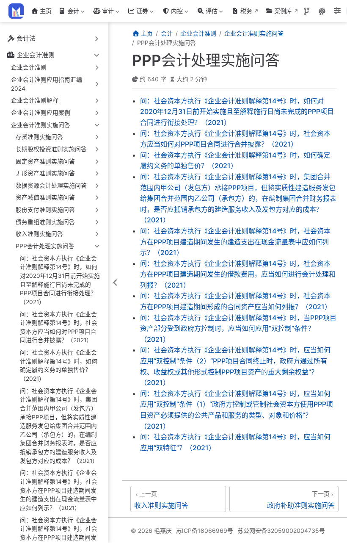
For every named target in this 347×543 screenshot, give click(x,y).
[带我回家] (18, 11)
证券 (137, 12)
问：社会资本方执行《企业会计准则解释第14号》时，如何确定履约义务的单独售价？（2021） (58, 365)
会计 (68, 12)
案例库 (283, 10)
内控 (171, 12)
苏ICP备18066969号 (204, 530)
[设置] (337, 11)
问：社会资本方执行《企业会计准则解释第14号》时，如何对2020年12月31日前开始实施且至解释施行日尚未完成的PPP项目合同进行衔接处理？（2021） (60, 280)
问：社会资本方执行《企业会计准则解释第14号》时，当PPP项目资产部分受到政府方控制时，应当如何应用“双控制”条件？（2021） (238, 328)
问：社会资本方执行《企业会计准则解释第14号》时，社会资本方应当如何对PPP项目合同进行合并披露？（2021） (58, 327)
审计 (102, 12)
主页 (46, 10)
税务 (246, 10)
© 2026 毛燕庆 (151, 530)
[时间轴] (307, 11)
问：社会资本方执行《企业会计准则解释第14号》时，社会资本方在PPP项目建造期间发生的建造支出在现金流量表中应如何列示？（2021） (58, 490)
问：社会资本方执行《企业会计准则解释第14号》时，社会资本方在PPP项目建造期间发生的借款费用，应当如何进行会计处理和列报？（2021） (238, 274)
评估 (206, 12)
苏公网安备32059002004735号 (281, 530)
